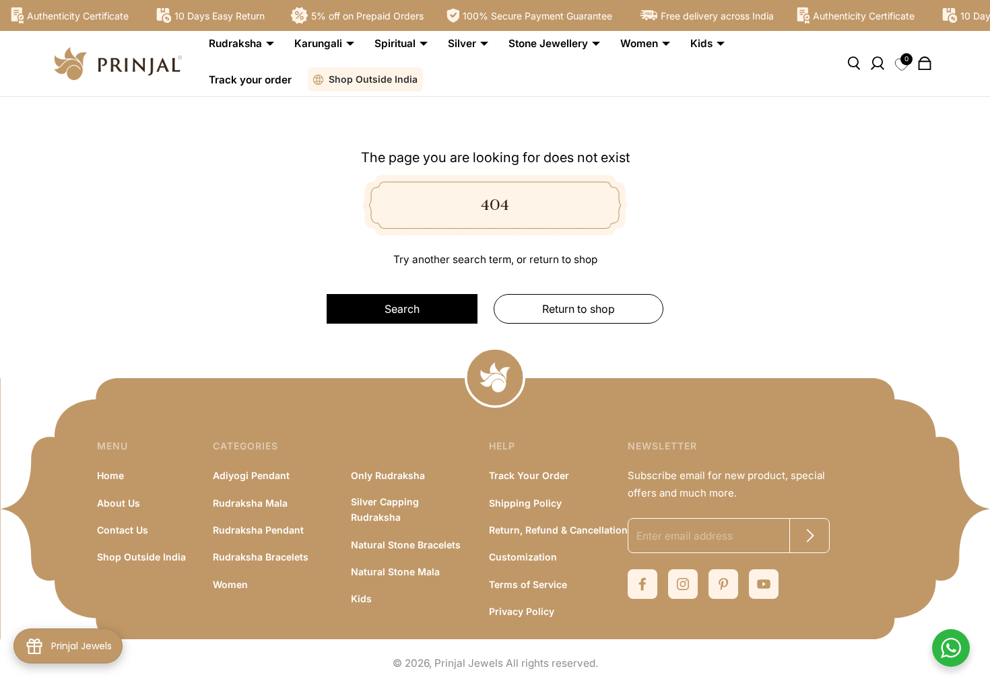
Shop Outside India (373, 79)
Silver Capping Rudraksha (385, 509)
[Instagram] (683, 584)
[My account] (877, 63)
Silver (462, 43)
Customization (523, 557)
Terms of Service (528, 584)
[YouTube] (764, 584)
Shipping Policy (525, 503)
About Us (118, 503)
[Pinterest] (723, 584)
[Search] (853, 63)
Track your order (250, 79)
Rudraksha (235, 43)
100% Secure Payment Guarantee (533, 16)
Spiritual (395, 43)
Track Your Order (529, 475)
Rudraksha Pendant (258, 530)
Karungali (318, 43)
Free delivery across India (713, 16)
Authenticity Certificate (74, 16)
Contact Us (122, 530)
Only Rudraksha (388, 475)
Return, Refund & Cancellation (558, 530)
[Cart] (924, 63)
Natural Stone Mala (395, 571)
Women (639, 43)
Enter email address (684, 536)
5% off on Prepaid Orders (363, 16)
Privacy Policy (521, 611)
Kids (701, 43)
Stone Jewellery (548, 43)
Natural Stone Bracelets (406, 544)
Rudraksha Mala (250, 503)
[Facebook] (642, 584)
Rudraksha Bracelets (260, 557)
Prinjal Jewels (468, 663)
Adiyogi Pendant (251, 475)
